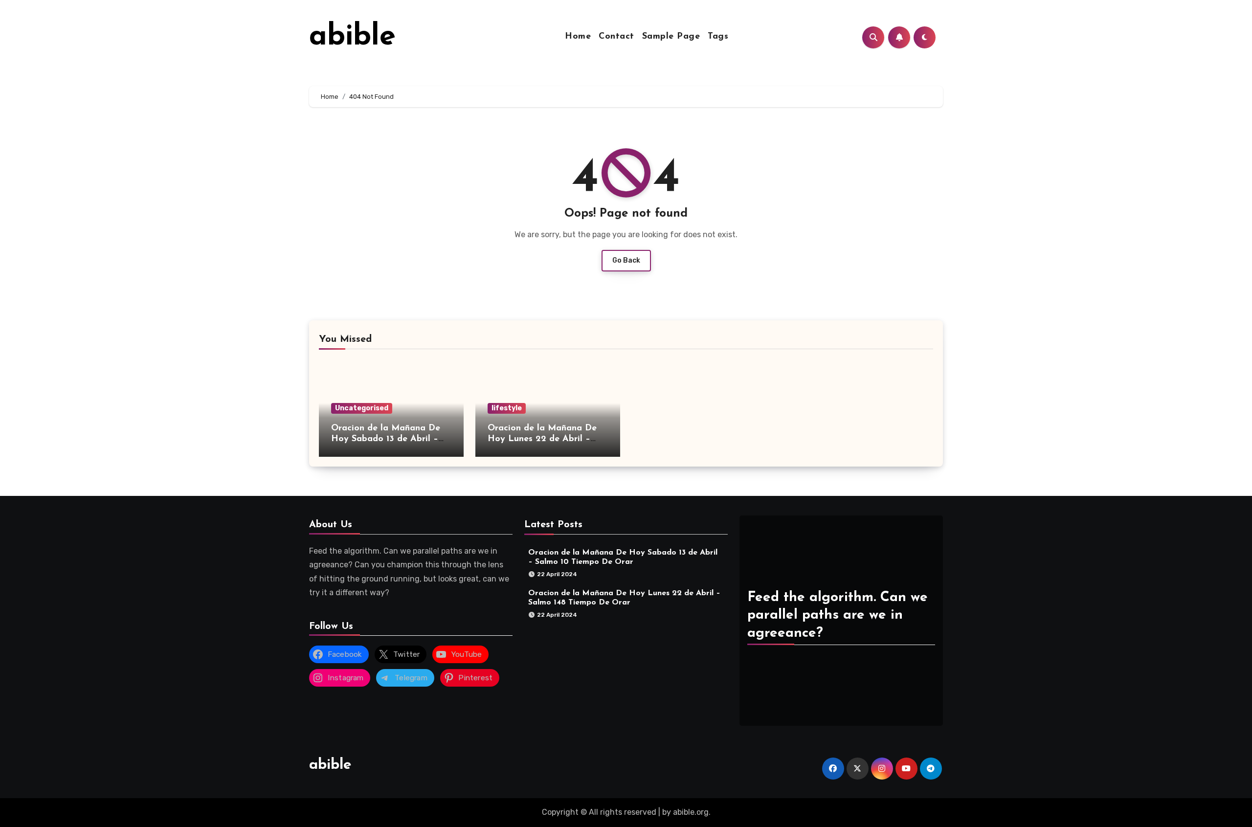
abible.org (691, 812)
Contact (616, 36)
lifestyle (507, 408)
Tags (718, 36)
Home (578, 36)
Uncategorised (361, 408)
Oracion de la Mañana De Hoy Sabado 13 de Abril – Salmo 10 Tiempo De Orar (385, 439)
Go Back (626, 260)
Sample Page (671, 36)
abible (352, 37)
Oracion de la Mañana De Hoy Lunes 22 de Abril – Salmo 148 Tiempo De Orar (544, 439)
